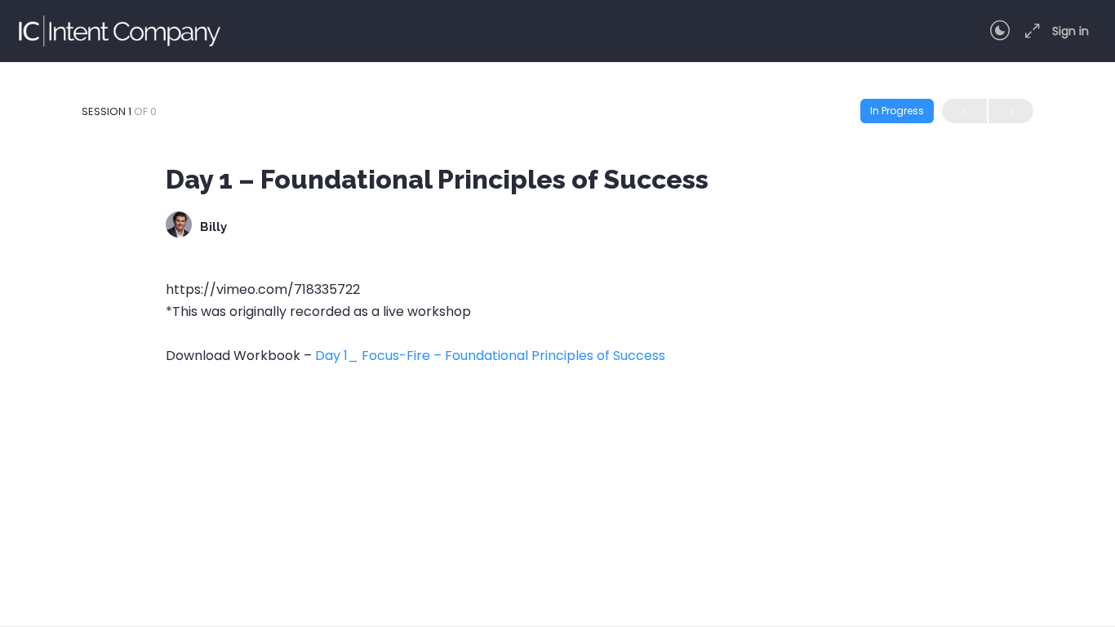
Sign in (1070, 31)
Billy (213, 227)
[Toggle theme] (1000, 31)
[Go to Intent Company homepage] (118, 29)
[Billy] (179, 226)
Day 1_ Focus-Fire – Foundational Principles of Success (490, 355)
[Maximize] (1029, 31)
